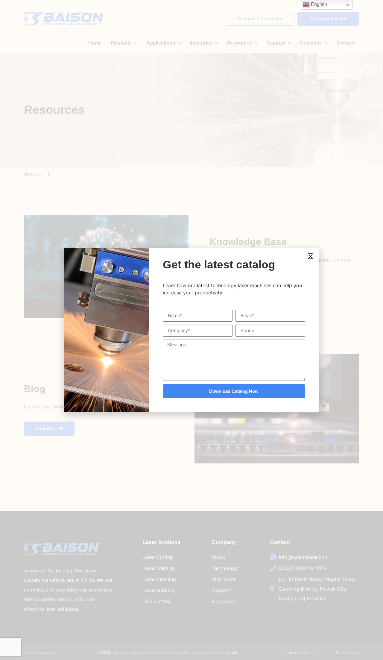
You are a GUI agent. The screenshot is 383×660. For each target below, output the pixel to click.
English (318, 4)
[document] (191, 330)
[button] (310, 256)
